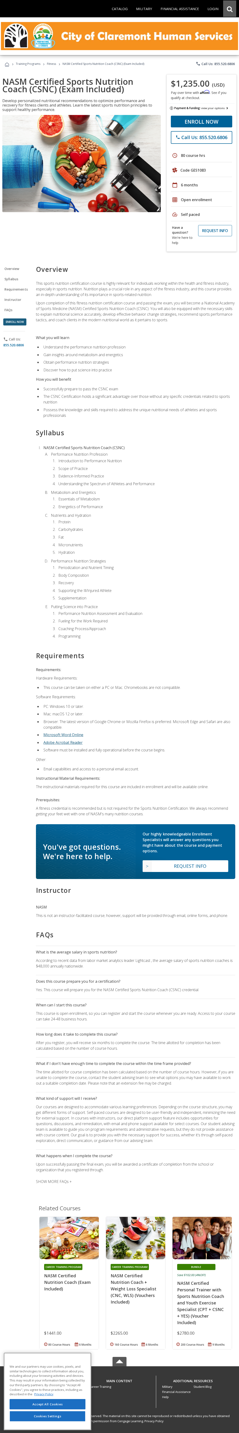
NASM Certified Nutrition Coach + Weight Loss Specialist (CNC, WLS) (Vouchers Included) (133, 1289)
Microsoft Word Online (63, 734)
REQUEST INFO (215, 230)
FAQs (8, 310)
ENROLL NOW (201, 121)
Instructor (12, 299)
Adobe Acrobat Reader (63, 742)
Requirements (16, 289)
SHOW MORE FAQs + (54, 1181)
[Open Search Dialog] (229, 8)
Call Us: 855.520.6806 (215, 63)
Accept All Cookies (47, 1404)
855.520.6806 (13, 345)
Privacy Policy (154, 1421)
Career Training (100, 1387)
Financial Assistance (176, 1392)
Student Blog (202, 1387)
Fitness (51, 64)
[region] (47, 1391)
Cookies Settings (47, 1416)
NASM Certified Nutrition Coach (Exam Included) (67, 1282)
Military (167, 1387)
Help (165, 1397)
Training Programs (28, 64)
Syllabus (11, 279)
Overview (11, 268)
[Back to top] (119, 1380)
